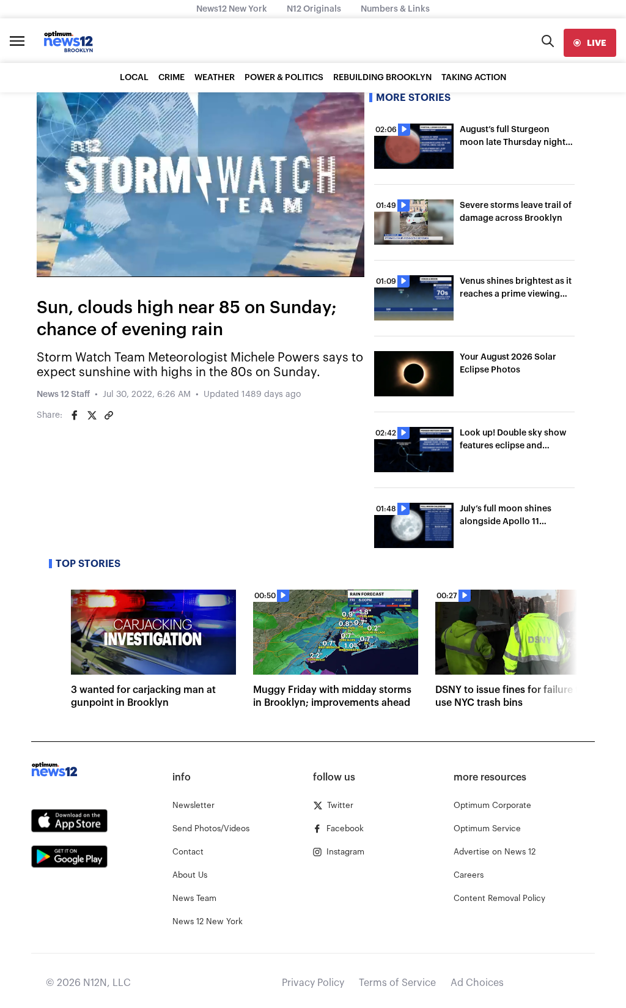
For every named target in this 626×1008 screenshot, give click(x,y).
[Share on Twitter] (92, 415)
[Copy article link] (109, 415)
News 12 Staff (63, 394)
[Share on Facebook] (74, 415)
